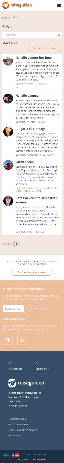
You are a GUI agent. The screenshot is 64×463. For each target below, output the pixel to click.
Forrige (6, 243)
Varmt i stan (25, 162)
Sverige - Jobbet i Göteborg (28, 191)
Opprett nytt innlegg (44, 48)
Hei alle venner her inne (34, 57)
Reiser (12, 363)
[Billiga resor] (6, 455)
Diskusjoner (42, 369)
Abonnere (37, 308)
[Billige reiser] (15, 455)
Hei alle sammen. (28, 95)
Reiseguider (15, 369)
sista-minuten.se (39, 460)
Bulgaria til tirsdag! (30, 129)
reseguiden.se (23, 460)
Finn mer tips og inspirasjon (32, 272)
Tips (38, 363)
